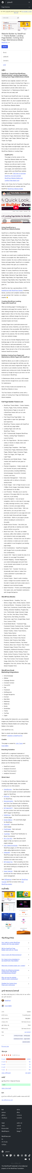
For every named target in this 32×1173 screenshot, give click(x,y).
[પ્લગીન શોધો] (18, 17)
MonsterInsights (8, 801)
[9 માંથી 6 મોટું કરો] (28, 902)
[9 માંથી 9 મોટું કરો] (28, 929)
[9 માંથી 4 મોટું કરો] (13, 924)
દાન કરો (19, 1128)
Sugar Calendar (8, 871)
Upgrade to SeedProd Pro (14, 735)
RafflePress (7, 815)
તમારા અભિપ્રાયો (6, 1073)
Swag (19, 1131)
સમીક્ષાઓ (5, 56)
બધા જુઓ (27, 1073)
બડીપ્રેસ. (4, 1144)
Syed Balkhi (5, 746)
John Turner (19, 743)
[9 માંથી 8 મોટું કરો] (28, 920)
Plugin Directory (6, 7)
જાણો (3, 1123)
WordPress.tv (5, 1131)
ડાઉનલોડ (5, 46)
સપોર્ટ (4, 65)
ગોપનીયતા (4, 1118)
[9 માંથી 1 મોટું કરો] (13, 893)
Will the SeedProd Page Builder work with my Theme (10, 949)
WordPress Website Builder (15, 188)
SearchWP (7, 824)
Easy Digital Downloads (10, 845)
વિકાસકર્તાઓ (5, 1128)
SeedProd (4, 42)
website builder (26, 1041)
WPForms (6, 796)
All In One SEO (8, 838)
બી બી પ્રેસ (5, 1142)
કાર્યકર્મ (19, 1126)
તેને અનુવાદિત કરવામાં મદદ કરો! (22, 12)
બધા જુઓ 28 (27, 1032)
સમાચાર (4, 1112)
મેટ (2, 1139)
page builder (27, 1038)
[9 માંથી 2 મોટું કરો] (13, 904)
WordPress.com (6, 1136)
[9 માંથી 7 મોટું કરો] (28, 911)
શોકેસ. (18, 1109)
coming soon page (18, 1035)
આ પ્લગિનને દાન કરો (7, 1100)
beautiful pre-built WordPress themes (12, 290)
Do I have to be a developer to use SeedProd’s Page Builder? (10, 960)
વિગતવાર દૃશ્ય (5, 1046)
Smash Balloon (8, 820)
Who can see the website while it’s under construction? (10, 978)
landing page (27, 1035)
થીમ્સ (18, 1112)
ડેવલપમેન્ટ (6, 60)
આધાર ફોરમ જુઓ (6, 1088)
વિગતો (4, 52)
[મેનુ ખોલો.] (29, 2)
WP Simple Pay (8, 862)
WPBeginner (7, 879)
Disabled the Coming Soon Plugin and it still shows (9, 984)
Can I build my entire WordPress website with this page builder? (11, 943)
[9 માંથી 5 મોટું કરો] (28, 893)
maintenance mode (18, 1038)
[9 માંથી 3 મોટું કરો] (13, 915)
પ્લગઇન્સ (19, 1115)
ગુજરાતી (7, 1151)
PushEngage (7, 829)
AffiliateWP (7, 852)
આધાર (3, 1126)
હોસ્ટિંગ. (4, 1115)
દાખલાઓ (19, 1118)
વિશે (3, 1109)
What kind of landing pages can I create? (13, 965)
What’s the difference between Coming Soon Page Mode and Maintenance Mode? (10, 971)
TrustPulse (7, 834)
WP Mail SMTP (8, 808)
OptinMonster (8, 789)
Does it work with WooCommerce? (12, 955)
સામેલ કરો (19, 1123)
